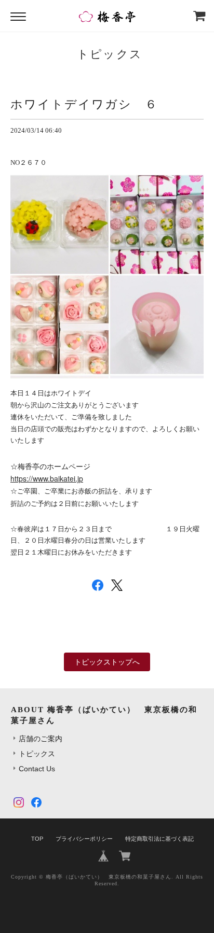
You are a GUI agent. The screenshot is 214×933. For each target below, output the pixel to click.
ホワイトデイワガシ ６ (84, 104)
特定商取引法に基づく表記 (159, 839)
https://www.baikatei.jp (46, 478)
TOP (37, 839)
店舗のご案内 (40, 738)
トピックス (37, 754)
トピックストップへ (107, 662)
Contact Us (37, 769)
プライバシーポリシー (84, 839)
